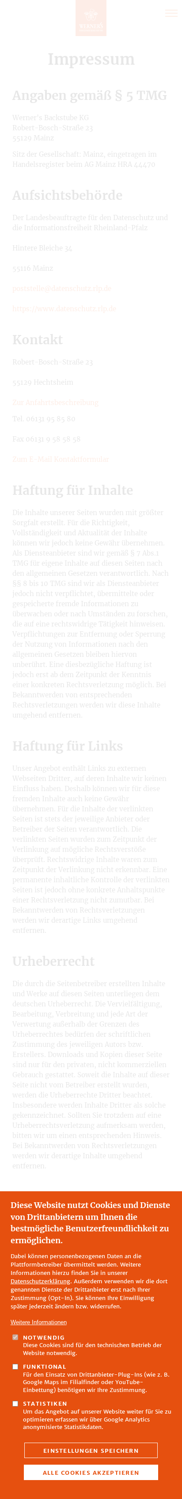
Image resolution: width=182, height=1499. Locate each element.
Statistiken (45, 1403)
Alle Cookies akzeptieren (91, 1473)
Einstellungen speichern (91, 1450)
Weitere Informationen (39, 1322)
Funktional (45, 1366)
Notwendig (44, 1337)
